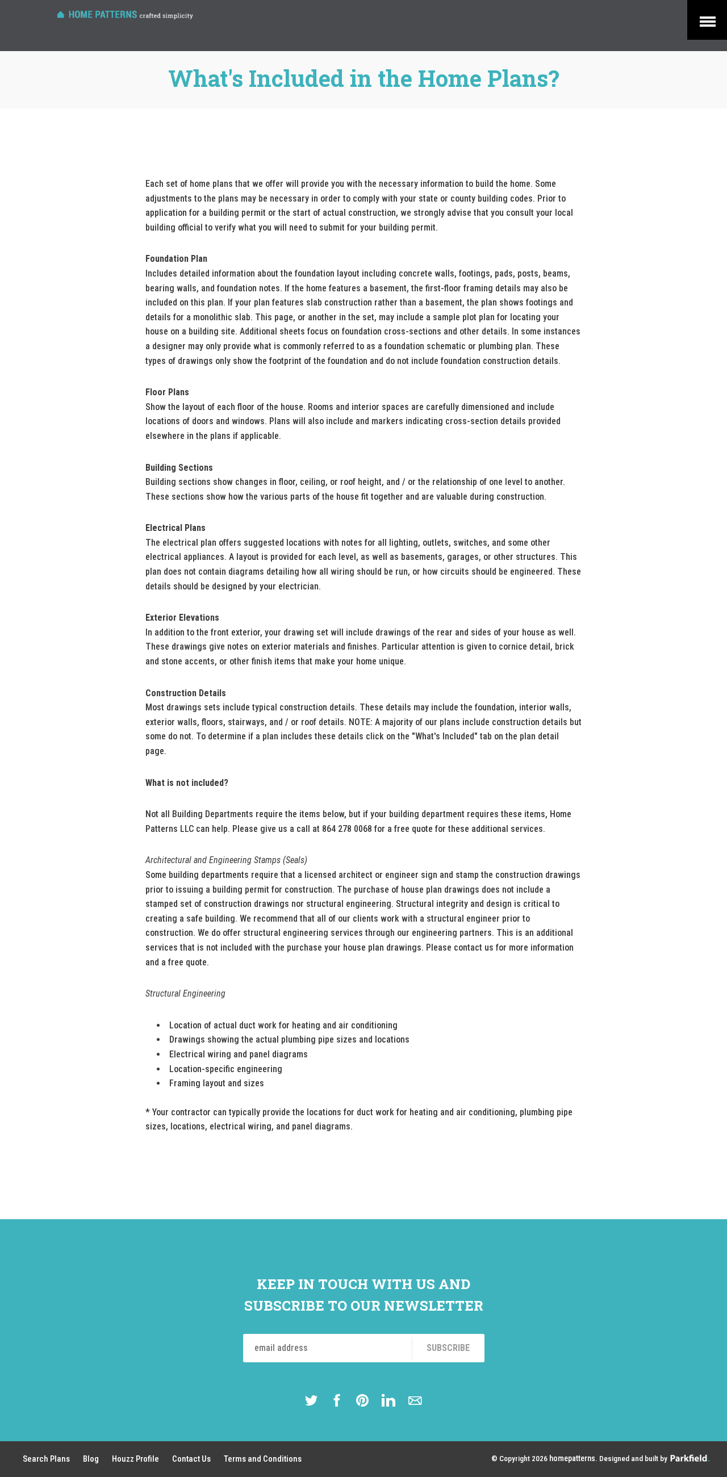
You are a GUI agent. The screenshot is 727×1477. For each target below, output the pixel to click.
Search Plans (46, 1459)
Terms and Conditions (263, 1459)
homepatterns (572, 1458)
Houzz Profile (135, 1459)
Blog (91, 1459)
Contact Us (191, 1459)
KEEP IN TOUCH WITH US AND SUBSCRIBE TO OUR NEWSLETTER (363, 1295)
